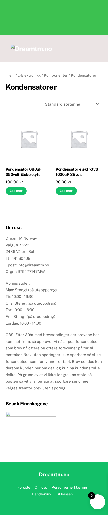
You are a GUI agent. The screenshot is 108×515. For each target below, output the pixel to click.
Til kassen (64, 494)
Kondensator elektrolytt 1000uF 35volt (77, 172)
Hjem (10, 75)
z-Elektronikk (29, 75)
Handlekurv (41, 494)
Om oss (41, 487)
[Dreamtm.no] (31, 49)
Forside (23, 487)
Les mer (16, 191)
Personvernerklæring (69, 487)
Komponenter (56, 75)
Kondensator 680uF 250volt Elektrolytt (24, 172)
